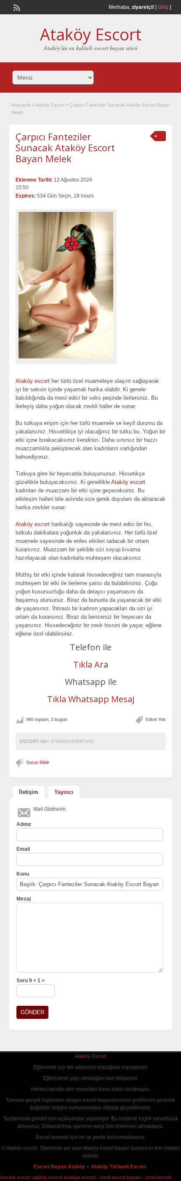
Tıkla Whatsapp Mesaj (90, 699)
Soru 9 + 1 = (30, 980)
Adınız (23, 824)
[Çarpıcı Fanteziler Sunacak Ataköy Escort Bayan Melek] (66, 285)
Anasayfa (21, 104)
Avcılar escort (15, 1178)
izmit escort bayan (120, 1178)
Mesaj (23, 899)
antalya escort (80, 1178)
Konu (22, 874)
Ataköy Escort (90, 34)
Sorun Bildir (37, 762)
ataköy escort (47, 1178)
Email (23, 849)
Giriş (163, 7)
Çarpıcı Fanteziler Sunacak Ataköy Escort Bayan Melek (65, 147)
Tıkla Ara (90, 664)
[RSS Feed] (16, 6)
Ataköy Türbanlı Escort (119, 1167)
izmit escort (158, 1178)
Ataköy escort (33, 381)
